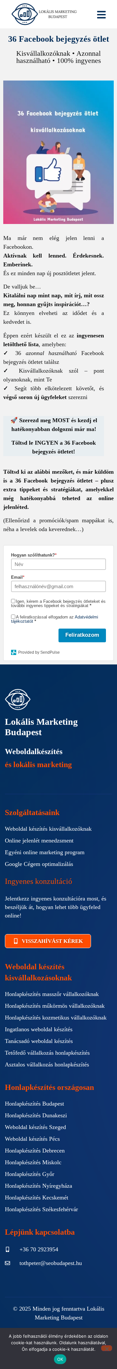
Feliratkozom (82, 635)
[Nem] (106, 1348)
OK (60, 1359)
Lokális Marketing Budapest (41, 727)
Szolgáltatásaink (32, 812)
